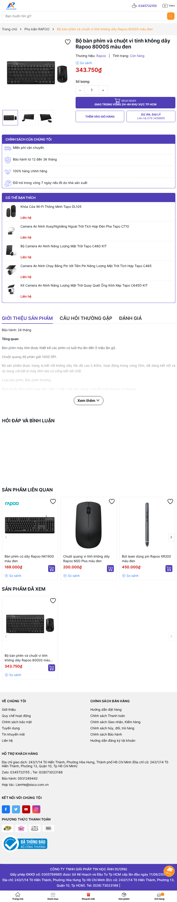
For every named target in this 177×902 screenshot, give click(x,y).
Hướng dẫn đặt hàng (106, 709)
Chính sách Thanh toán (107, 716)
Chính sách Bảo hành (106, 734)
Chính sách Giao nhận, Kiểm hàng (115, 722)
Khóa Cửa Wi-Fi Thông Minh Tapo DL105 (51, 207)
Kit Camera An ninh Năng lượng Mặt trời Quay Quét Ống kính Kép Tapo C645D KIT (84, 285)
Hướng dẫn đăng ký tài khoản (112, 740)
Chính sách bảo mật (17, 722)
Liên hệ (7, 740)
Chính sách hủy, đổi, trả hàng (112, 728)
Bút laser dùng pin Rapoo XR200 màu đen (146, 558)
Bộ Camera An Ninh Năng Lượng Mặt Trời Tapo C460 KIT (64, 246)
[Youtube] (26, 809)
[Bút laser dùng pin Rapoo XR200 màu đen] (147, 524)
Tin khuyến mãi (13, 734)
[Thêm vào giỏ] (51, 568)
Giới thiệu (9, 709)
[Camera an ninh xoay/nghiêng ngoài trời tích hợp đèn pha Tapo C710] (11, 231)
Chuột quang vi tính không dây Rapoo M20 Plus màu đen (86, 558)
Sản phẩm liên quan (27, 490)
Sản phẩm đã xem (23, 589)
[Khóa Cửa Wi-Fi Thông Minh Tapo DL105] (11, 211)
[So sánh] (84, 63)
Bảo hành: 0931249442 (20, 778)
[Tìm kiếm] (170, 16)
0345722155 (147, 6)
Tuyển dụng (11, 728)
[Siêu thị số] (22, 6)
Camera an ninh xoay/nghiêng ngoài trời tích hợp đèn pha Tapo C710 (75, 226)
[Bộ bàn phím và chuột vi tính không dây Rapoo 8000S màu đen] (30, 623)
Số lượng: (83, 81)
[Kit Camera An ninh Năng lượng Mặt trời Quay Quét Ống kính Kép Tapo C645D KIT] (11, 290)
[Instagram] (36, 809)
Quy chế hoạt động (16, 716)
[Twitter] (16, 809)
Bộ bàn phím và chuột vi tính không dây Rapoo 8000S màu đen (27, 658)
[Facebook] (6, 809)
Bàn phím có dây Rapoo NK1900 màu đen (29, 558)
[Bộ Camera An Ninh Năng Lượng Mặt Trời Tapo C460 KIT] (11, 250)
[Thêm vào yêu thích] (68, 42)
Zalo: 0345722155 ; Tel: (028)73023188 (32, 772)
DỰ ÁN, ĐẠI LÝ (151, 116)
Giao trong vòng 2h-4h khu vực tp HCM (125, 102)
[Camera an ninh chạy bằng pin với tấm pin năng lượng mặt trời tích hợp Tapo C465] (11, 270)
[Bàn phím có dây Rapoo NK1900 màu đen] (30, 524)
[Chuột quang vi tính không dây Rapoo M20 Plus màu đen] (88, 524)
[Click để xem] (37, 73)
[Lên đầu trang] (169, 883)
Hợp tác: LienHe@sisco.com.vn (25, 784)
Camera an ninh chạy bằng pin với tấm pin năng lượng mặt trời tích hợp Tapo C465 (86, 266)
